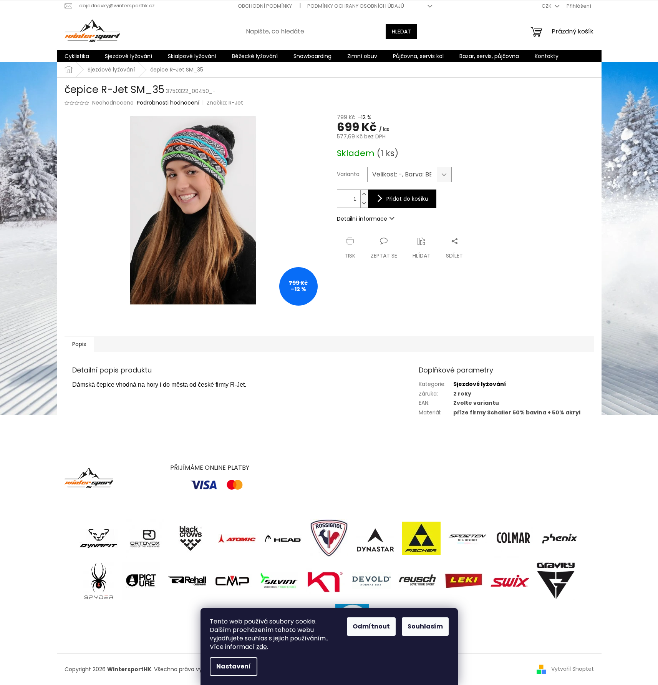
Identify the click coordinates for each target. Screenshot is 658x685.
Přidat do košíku (407, 199)
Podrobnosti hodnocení (168, 102)
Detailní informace (362, 219)
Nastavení (233, 666)
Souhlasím (425, 626)
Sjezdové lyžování (479, 384)
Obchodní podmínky (265, 6)
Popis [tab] (79, 344)
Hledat (401, 31)
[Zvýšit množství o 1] (364, 194)
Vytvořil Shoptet (572, 669)
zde (261, 646)
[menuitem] (77, 56)
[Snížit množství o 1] (364, 203)
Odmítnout (371, 626)
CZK (547, 6)
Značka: (225, 102)
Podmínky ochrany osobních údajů (355, 6)
